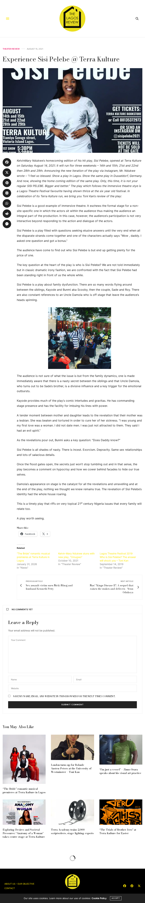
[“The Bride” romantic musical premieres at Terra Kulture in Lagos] (24, 759)
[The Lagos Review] (72, 18)
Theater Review (11, 49)
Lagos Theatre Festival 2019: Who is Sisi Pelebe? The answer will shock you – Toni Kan (118, 557)
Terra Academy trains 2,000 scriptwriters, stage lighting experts (72, 831)
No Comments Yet (22, 609)
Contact (9, 888)
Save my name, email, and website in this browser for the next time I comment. (64, 696)
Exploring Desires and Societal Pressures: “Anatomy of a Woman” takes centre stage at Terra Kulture (24, 833)
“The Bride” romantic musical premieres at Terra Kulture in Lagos (33, 557)
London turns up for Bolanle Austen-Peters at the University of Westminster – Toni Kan (71, 768)
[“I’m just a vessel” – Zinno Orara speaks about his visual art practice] (120, 750)
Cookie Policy (99, 898)
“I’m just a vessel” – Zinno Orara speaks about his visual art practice (120, 771)
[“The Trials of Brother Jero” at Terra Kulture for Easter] (120, 812)
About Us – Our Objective (19, 883)
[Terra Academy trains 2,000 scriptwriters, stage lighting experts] (72, 812)
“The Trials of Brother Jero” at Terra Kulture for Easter (117, 831)
